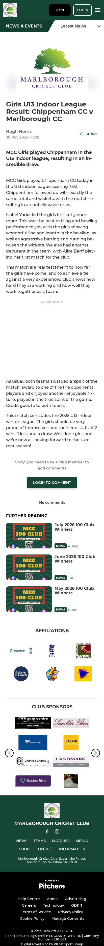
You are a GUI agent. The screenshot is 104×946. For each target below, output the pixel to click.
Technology (53, 905)
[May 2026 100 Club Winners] (29, 599)
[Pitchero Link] (52, 887)
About (52, 899)
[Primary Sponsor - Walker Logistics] (33, 743)
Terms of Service (36, 912)
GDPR (76, 905)
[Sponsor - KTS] (33, 723)
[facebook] (46, 832)
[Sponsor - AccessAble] (33, 782)
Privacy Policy (70, 912)
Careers (29, 905)
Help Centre (29, 899)
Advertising (75, 899)
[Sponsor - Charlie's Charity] (33, 762)
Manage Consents (67, 918)
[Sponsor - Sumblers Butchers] (71, 723)
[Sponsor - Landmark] (71, 762)
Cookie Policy (32, 918)
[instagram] (57, 832)
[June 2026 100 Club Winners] (29, 567)
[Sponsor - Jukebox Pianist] (71, 782)
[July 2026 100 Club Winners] (29, 535)
